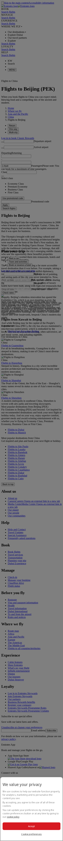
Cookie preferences (31, 834)
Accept (31, 826)
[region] (31, 809)
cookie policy (13, 816)
